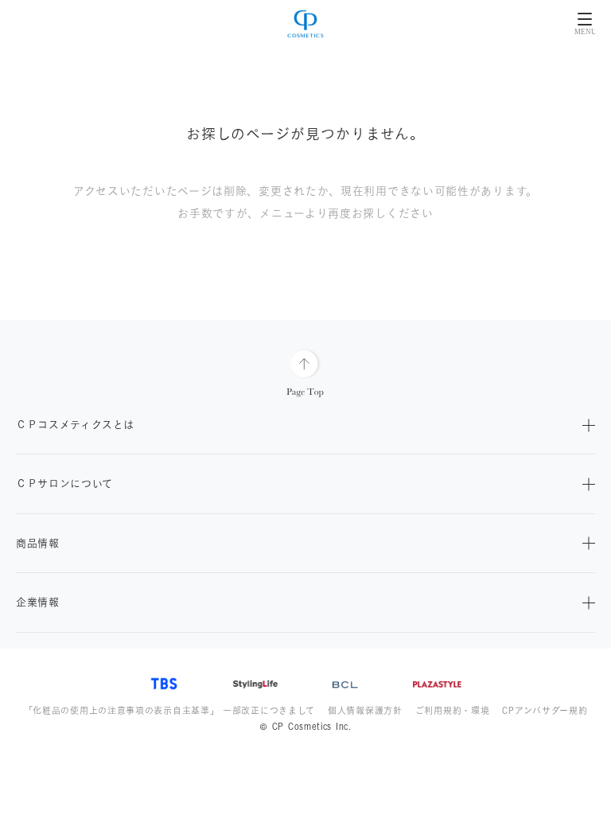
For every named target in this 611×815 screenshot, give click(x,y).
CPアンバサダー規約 (544, 710)
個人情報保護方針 (365, 710)
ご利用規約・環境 (452, 710)
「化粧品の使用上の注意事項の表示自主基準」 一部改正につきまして (169, 710)
